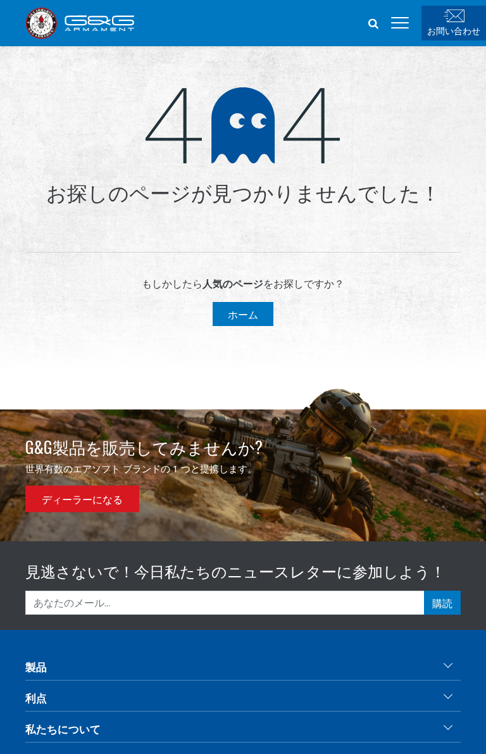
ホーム (243, 314)
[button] (373, 23)
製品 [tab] (36, 666)
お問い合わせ (453, 30)
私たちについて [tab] (63, 728)
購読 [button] (442, 602)
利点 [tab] (36, 697)
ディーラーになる (82, 498)
